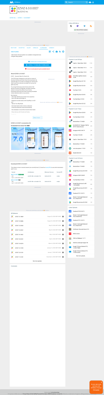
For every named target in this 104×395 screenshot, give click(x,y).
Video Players (15, 51)
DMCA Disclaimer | (52, 393)
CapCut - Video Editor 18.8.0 (79, 63)
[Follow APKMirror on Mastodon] (77, 26)
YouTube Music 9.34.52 (78, 179)
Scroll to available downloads (38, 65)
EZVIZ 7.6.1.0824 (19, 216)
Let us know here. (55, 392)
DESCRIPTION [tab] (22, 47)
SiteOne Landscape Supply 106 (80, 242)
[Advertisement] (37, 33)
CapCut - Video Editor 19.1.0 (79, 67)
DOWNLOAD (35, 47)
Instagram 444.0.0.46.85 (79, 175)
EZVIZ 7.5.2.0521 (19, 230)
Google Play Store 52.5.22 (79, 103)
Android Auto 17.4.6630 (78, 144)
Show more (36, 117)
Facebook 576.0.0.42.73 (78, 211)
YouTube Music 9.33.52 (78, 99)
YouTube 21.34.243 (77, 135)
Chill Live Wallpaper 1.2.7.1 (79, 238)
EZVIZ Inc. (24, 12)
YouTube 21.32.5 (77, 90)
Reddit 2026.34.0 (77, 153)
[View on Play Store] (57, 52)
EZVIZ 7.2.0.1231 (19, 252)
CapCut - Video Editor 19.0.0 (79, 72)
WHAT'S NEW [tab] (13, 47)
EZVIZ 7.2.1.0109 (19, 248)
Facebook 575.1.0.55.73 (78, 193)
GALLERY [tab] (29, 47)
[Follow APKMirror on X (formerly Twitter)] (71, 26)
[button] (50, 52)
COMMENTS (51, 47)
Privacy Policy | (26, 393)
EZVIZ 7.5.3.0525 (19, 225)
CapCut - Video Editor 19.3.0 (79, 139)
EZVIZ (20, 18)
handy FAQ (48, 167)
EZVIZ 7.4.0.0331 (19, 239)
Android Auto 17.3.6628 (78, 121)
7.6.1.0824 (27, 125)
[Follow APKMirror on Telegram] (84, 26)
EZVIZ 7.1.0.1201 (19, 257)
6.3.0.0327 (15, 174)
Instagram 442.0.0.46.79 (79, 130)
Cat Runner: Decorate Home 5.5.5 (81, 229)
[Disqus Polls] (37, 287)
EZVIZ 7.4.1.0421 (19, 234)
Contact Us (59, 393)
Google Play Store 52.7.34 (79, 81)
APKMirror (17, 2)
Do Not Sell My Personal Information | (39, 393)
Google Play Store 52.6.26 (79, 85)
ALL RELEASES (43, 47)
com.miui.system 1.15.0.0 (79, 148)
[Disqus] (37, 327)
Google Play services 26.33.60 (80, 202)
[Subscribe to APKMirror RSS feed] (91, 26)
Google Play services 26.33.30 (80, 170)
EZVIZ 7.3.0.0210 (19, 243)
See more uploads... (37, 261)
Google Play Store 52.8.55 (79, 94)
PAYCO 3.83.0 (76, 233)
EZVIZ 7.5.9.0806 (19, 221)
